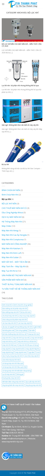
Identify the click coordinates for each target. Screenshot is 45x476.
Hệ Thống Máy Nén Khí (12, 221)
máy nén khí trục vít (9, 341)
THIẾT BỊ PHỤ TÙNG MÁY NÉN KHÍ (17, 284)
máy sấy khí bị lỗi (18, 349)
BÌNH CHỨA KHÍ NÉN (11, 190)
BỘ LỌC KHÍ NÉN (9, 203)
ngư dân (31, 352)
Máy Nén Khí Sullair (10, 257)
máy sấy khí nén (20, 352)
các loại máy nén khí (9, 323)
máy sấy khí (6, 349)
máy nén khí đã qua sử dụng (28, 345)
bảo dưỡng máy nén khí (10, 312)
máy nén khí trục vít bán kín (27, 341)
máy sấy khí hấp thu (33, 349)
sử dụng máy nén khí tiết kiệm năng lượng (16, 371)
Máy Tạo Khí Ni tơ (9, 271)
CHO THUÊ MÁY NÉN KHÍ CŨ (14, 208)
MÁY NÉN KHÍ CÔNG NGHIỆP (14, 244)
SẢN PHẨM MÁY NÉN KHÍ (13, 280)
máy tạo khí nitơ (33, 334)
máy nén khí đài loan (9, 345)
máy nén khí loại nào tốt (21, 338)
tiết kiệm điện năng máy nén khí (13, 382)
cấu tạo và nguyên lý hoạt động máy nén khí (17, 327)
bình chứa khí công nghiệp (23, 305)
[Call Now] (4, 407)
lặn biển (32, 330)
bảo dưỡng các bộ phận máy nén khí (14, 308)
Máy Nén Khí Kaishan (11, 248)
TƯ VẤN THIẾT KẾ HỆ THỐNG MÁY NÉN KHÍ (21, 289)
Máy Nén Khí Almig (10, 230)
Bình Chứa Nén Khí (10, 194)
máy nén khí (6, 338)
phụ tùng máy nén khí (14, 356)
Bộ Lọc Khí (6, 199)
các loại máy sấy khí (24, 323)
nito (3, 356)
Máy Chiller (6, 226)
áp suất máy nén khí (33, 382)
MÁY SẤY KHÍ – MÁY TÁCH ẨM (15, 262)
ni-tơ (38, 352)
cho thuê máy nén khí (9, 316)
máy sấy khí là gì (7, 352)
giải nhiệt (37, 327)
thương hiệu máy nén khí (10, 378)
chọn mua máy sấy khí (26, 316)
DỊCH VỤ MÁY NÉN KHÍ (12, 217)
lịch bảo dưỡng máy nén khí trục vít (14, 334)
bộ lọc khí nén (25, 312)
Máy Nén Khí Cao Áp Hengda (14, 235)
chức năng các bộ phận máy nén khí (14, 319)
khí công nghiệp (21, 330)
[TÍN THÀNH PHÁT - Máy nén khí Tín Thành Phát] (22, 4)
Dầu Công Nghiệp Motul (12, 212)
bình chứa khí (7, 305)
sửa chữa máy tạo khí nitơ (11, 360)
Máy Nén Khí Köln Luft (11, 253)
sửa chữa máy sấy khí (31, 356)
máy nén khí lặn (36, 338)
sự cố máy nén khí (8, 374)
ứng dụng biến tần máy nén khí (13, 385)
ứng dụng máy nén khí (33, 385)
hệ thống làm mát (8, 330)
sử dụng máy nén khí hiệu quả (12, 363)
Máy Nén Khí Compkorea (12, 239)
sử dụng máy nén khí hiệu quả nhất (14, 367)
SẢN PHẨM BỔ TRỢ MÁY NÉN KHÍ (16, 275)
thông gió (20, 374)
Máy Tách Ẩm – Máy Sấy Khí (14, 266)
